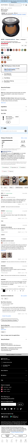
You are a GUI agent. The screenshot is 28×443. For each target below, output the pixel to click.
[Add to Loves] (26, 42)
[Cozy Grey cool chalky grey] (13, 50)
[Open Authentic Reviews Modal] (12, 151)
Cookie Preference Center (17, 432)
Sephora (10, 344)
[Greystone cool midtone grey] (8, 50)
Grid (22, 45)
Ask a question (10, 13)
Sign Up (20, 404)
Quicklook (3, 119)
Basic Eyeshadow (18, 347)
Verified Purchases (19, 187)
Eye (6, 8)
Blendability (14, 14)
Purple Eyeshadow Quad (6, 350)
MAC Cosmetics (4, 9)
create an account (12, 68)
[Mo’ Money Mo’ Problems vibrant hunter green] (25, 50)
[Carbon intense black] (10, 50)
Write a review (24, 138)
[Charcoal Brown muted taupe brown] (2, 50)
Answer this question (6, 316)
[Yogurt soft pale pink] (5, 50)
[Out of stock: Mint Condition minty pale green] (22, 50)
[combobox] (15, 5)
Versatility (24, 14)
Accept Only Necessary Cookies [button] (7, 435)
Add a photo (3, 329)
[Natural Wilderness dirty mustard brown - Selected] (8, 57)
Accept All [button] (21, 435)
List (25, 45)
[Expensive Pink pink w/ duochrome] (5, 62)
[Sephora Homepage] (4, 5)
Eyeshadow (10, 8)
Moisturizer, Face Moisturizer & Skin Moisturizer (11, 345)
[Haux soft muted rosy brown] (2, 57)
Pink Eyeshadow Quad (13, 349)
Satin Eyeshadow (4, 349)
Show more (3, 102)
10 (20, 290)
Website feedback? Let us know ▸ (14, 354)
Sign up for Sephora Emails (7, 401)
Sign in (5, 68)
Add (8, 122)
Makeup (2, 8)
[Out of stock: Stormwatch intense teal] (2, 52)
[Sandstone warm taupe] (16, 50)
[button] (10, 432)
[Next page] (23, 291)
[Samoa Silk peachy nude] (19, 50)
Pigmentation (19, 14)
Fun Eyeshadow (10, 347)
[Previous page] (1, 291)
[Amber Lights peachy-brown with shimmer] (2, 62)
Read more (3, 250)
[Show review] (5, 180)
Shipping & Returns (8, 70)
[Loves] (23, 5)
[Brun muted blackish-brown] (5, 57)
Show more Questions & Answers (9, 320)
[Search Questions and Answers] (2, 298)
